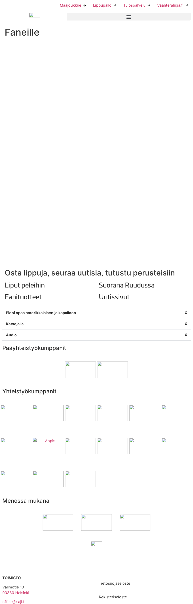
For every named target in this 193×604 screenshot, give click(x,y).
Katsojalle (15, 323)
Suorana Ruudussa (127, 284)
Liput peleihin (25, 284)
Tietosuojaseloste (114, 583)
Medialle (106, 573)
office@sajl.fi (13, 601)
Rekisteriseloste (113, 597)
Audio (11, 335)
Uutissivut (114, 296)
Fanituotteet (23, 296)
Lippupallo (102, 5)
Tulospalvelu (134, 5)
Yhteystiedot (110, 559)
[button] (129, 17)
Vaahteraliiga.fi (170, 5)
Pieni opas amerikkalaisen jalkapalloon (41, 312)
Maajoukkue (70, 5)
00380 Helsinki (15, 592)
